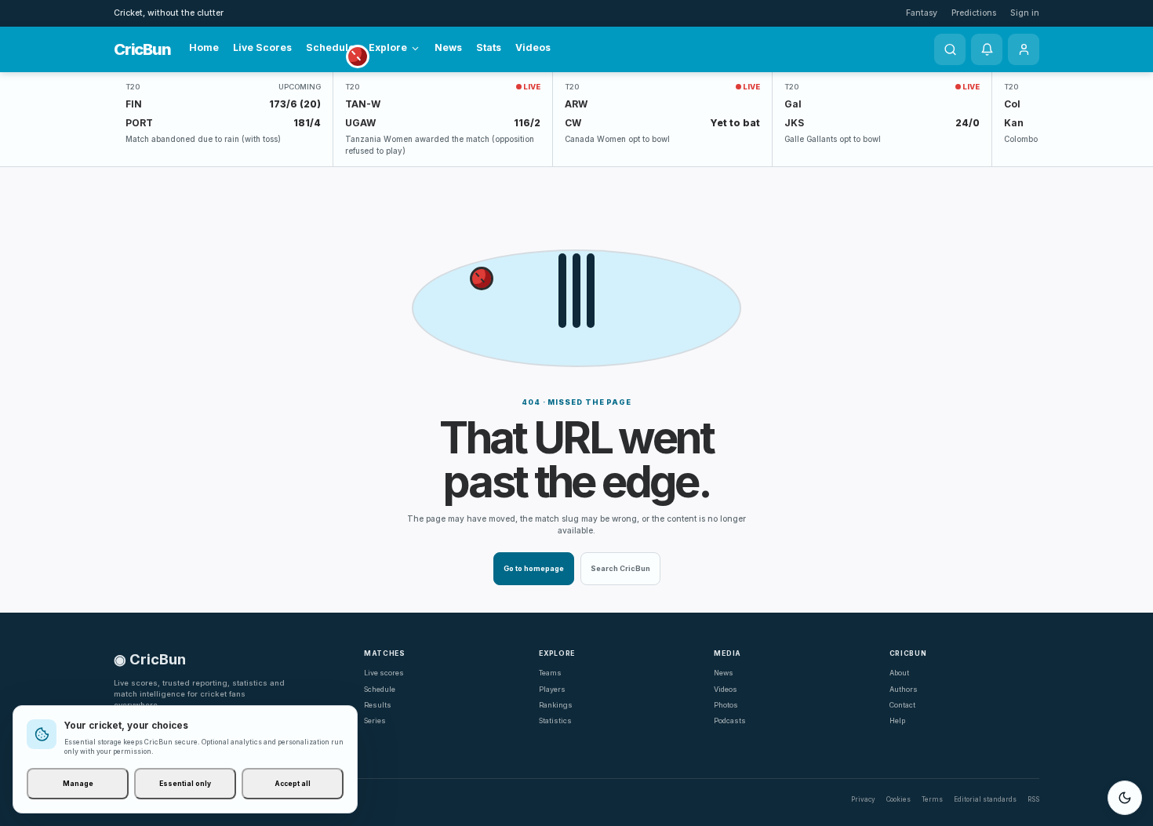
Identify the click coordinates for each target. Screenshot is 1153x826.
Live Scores (262, 47)
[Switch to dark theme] (1125, 798)
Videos (533, 47)
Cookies (898, 799)
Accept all (293, 784)
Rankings (556, 704)
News (448, 47)
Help (897, 720)
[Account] (1023, 49)
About (899, 672)
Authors (903, 689)
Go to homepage (534, 568)
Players (552, 689)
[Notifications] (986, 49)
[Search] (950, 49)
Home (204, 47)
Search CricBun (620, 568)
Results (377, 704)
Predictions (973, 13)
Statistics (555, 720)
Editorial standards (985, 799)
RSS (1033, 799)
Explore (388, 47)
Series (375, 720)
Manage (78, 784)
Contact (902, 704)
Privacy (863, 799)
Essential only (185, 784)
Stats (488, 47)
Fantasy (921, 13)
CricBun (142, 49)
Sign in (1024, 13)
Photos (726, 704)
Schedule (330, 47)
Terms (932, 799)
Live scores (384, 672)
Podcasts (730, 720)
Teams (550, 672)
